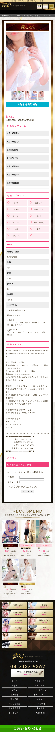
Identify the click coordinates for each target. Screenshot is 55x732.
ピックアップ (40, 690)
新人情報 (14, 694)
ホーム (14, 681)
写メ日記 (14, 699)
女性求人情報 (14, 708)
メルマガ (40, 699)
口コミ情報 (40, 704)
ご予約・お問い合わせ (27, 728)
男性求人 (40, 708)
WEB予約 (40, 713)
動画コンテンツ (41, 694)
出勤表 (14, 685)
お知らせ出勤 (14, 704)
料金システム (40, 685)
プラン (14, 690)
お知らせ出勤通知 (27, 104)
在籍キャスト (40, 681)
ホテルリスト (14, 713)
